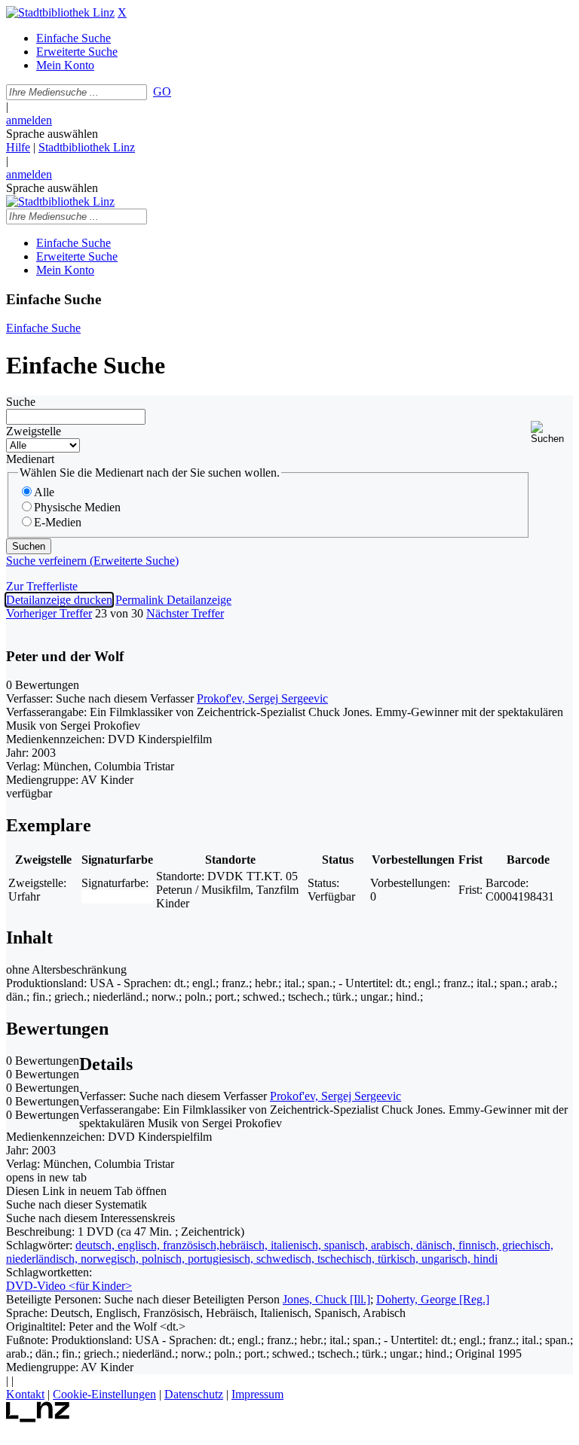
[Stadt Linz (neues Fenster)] (38, 1418)
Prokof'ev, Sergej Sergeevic (262, 698)
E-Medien (57, 522)
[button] (552, 432)
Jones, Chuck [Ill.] (326, 1299)
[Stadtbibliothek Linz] (60, 12)
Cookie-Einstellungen (104, 1394)
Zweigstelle (33, 431)
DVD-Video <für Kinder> (69, 1285)
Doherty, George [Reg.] (432, 1299)
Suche (20, 401)
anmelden (29, 120)
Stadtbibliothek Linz (86, 147)
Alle (44, 492)
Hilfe (18, 147)
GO (162, 91)
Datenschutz (193, 1394)
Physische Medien (77, 507)
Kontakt (25, 1394)
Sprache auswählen (52, 133)
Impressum (257, 1394)
